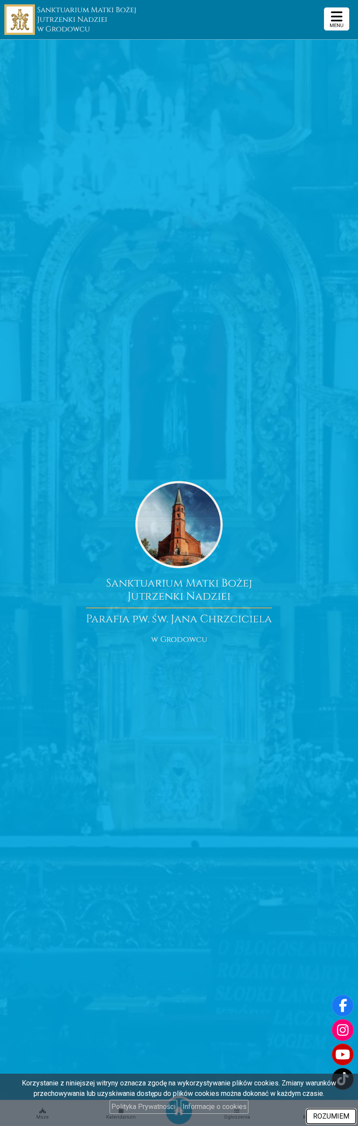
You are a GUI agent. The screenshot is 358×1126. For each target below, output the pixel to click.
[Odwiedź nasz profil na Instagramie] (343, 1030)
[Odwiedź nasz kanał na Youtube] (343, 1054)
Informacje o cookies (214, 1106)
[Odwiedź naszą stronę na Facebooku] (343, 1006)
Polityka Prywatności (143, 1106)
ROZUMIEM (331, 1116)
